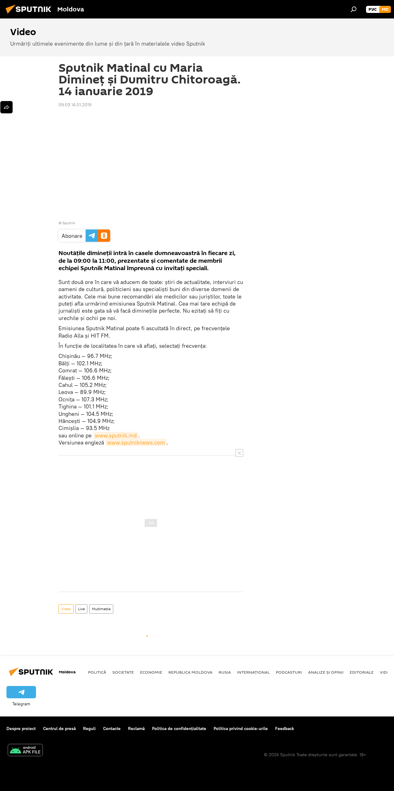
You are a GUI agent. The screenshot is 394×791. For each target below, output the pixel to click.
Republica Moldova (190, 672)
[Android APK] (25, 751)
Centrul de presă (59, 728)
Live (81, 608)
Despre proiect (21, 728)
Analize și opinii (326, 672)
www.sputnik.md (116, 435)
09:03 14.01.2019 (74, 104)
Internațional (253, 672)
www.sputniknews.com (136, 442)
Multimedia (101, 608)
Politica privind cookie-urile (241, 728)
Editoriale (362, 672)
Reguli (89, 728)
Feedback (284, 728)
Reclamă (136, 728)
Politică (97, 672)
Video (66, 608)
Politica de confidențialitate (179, 728)
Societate (123, 672)
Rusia (225, 672)
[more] (6, 107)
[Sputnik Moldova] (30, 14)
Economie (151, 672)
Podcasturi (289, 672)
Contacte (112, 728)
